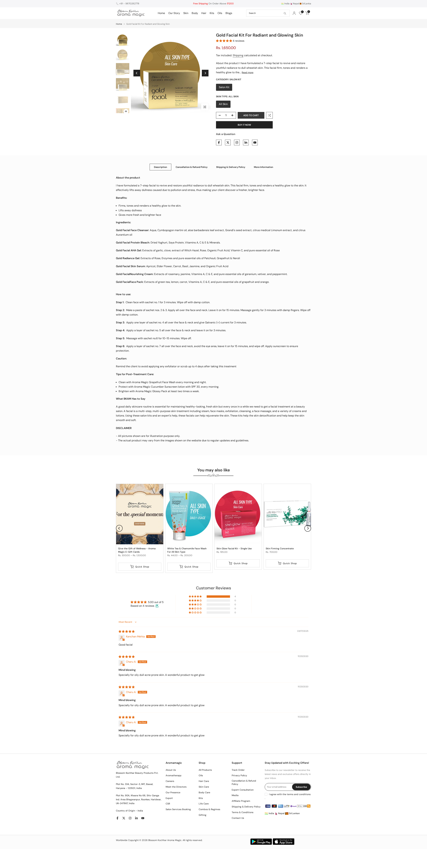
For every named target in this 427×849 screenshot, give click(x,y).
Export (169, 798)
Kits (212, 13)
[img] (127, 631)
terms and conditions (299, 794)
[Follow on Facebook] (219, 142)
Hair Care (204, 781)
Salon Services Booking (178, 809)
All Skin (223, 104)
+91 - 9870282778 (129, 3)
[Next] (205, 73)
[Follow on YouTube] (255, 142)
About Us (171, 769)
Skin (185, 13)
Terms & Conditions (242, 812)
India (287, 3)
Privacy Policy (239, 775)
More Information (263, 166)
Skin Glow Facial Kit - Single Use (234, 548)
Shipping (238, 55)
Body (195, 13)
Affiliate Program (241, 800)
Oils (220, 13)
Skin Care (204, 786)
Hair (203, 13)
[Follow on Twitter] (228, 142)
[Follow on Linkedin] (246, 142)
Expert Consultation (243, 789)
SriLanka (306, 3)
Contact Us (238, 817)
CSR (168, 803)
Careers (170, 781)
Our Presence (173, 792)
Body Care (204, 792)
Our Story (174, 13)
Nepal (296, 3)
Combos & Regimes (209, 809)
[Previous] (136, 73)
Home (161, 13)
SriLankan (294, 813)
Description (160, 166)
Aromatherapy (173, 775)
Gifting (202, 814)
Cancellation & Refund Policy (191, 166)
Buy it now (244, 124)
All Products (205, 769)
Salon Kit (224, 87)
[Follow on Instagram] (237, 142)
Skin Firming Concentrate (280, 548)
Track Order (238, 769)
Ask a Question (225, 134)
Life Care (204, 803)
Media (235, 795)
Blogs (229, 13)
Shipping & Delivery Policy (230, 166)
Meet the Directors (176, 786)
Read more (247, 72)
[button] (224, 41)
